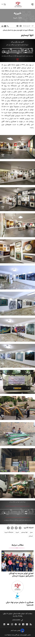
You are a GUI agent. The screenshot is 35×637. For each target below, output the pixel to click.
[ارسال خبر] (5, 26)
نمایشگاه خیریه (9, 532)
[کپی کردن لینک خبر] (8, 26)
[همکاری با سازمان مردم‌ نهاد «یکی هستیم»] (17, 589)
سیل (31, 532)
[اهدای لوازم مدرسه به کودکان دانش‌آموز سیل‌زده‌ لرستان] (17, 560)
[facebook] (8, 528)
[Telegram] (16, 624)
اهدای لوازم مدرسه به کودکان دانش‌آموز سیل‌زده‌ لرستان (21, 574)
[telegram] (20, 528)
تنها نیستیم (24, 532)
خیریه (15, 18)
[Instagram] (12, 624)
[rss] (31, 624)
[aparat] (19, 624)
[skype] (12, 528)
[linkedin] (4, 624)
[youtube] (8, 624)
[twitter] (16, 528)
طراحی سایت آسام (15, 631)
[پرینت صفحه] (2, 26)
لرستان (31, 536)
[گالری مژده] (18, 4)
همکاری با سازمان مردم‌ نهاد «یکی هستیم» (20, 603)
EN (2, 4)
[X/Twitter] (27, 624)
